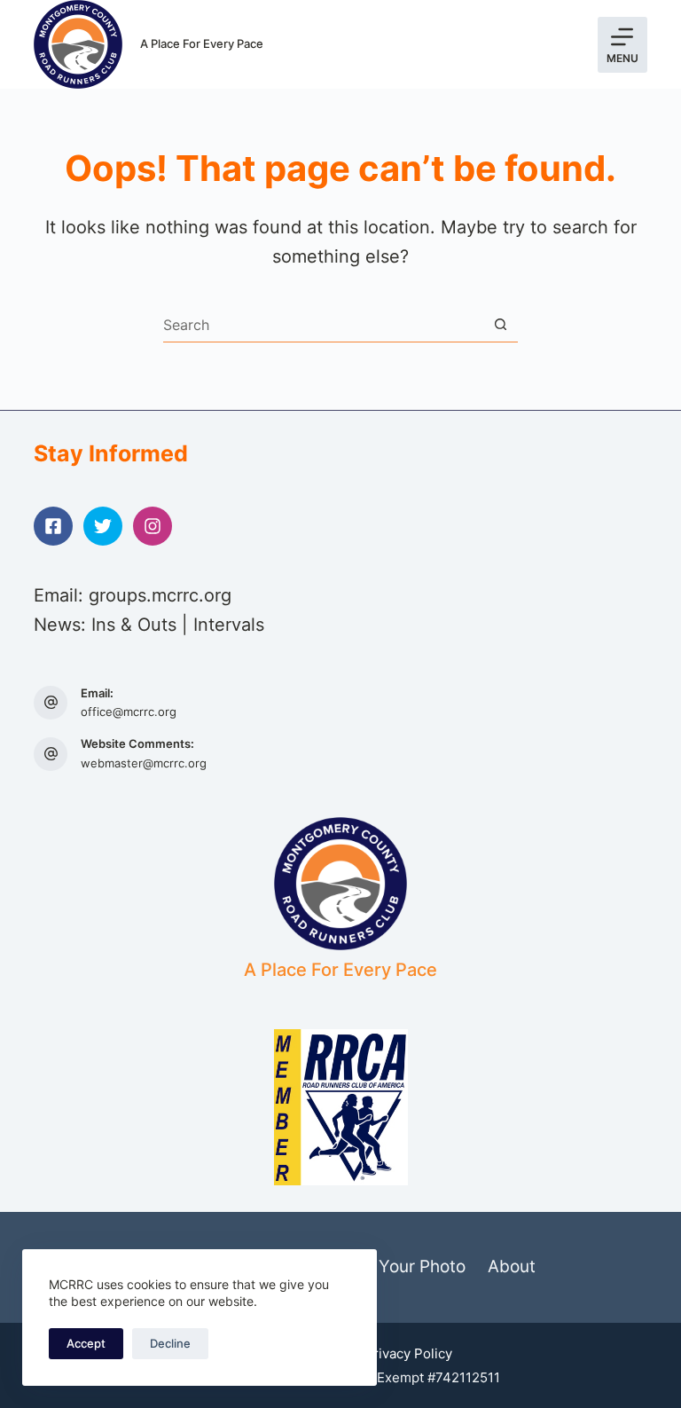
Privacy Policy (408, 1353)
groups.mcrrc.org (160, 595)
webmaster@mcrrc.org (144, 763)
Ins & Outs (133, 624)
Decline (170, 1343)
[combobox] (323, 324)
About (512, 1266)
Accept (86, 1343)
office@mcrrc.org (128, 711)
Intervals (228, 624)
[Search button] (500, 324)
